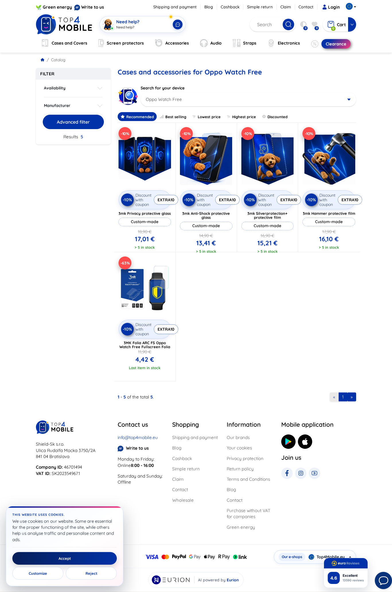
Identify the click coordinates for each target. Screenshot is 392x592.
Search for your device (163, 88)
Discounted (277, 116)
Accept (65, 558)
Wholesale (183, 500)
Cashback (230, 6)
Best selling (175, 116)
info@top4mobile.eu (138, 437)
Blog (208, 6)
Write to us (92, 7)
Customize (38, 573)
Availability (54, 88)
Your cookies (239, 448)
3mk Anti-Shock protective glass (206, 215)
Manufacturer (57, 105)
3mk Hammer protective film (329, 213)
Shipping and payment (175, 6)
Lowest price (209, 116)
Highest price (244, 116)
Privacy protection (245, 458)
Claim (285, 6)
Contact (305, 6)
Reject (91, 573)
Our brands (238, 437)
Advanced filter (73, 122)
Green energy (57, 7)
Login (334, 7)
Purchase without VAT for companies (248, 513)
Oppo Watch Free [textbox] (164, 99)
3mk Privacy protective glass (145, 213)
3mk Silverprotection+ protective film (267, 215)
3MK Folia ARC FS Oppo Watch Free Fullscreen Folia (144, 344)
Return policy (240, 469)
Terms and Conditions (248, 479)
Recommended (140, 116)
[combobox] (248, 99)
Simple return (260, 6)
